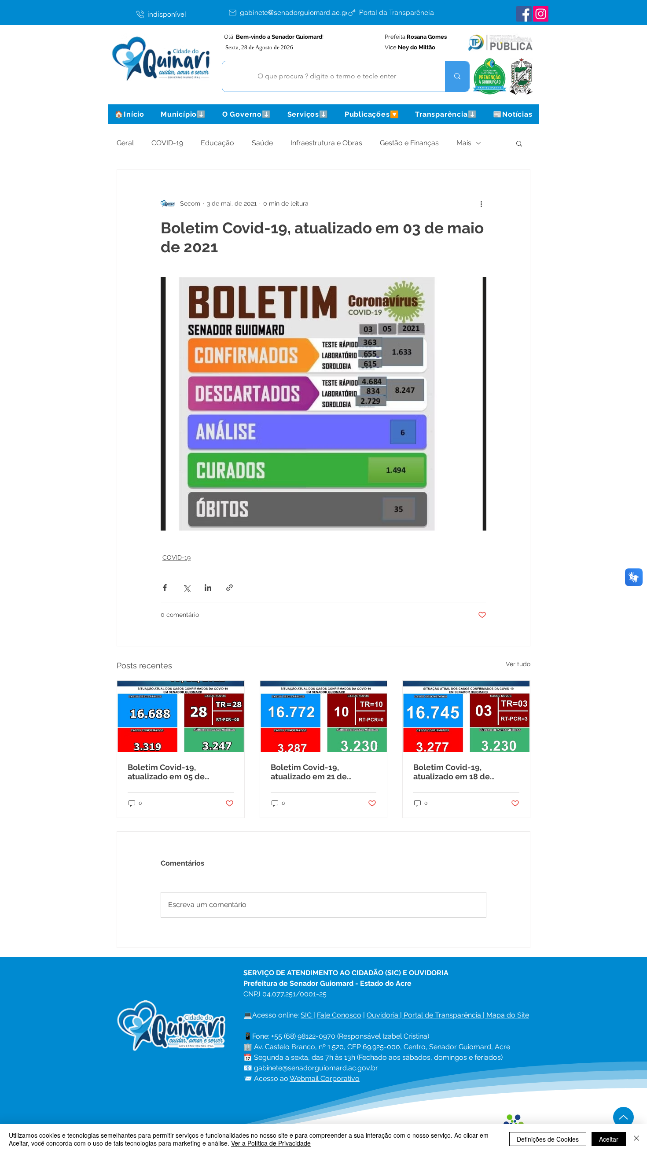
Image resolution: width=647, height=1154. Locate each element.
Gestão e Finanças (409, 143)
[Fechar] (636, 1139)
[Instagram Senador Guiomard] (540, 14)
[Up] (623, 1117)
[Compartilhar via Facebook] (165, 587)
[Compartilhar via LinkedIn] (208, 587)
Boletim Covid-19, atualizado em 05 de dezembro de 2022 (166, 772)
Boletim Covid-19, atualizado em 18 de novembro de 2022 (451, 772)
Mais (463, 143)
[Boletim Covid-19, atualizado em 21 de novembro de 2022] (323, 716)
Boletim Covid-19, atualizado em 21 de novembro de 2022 (309, 772)
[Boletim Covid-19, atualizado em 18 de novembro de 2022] (466, 716)
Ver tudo (518, 663)
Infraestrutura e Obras (326, 143)
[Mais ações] (481, 203)
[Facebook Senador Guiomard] (524, 14)
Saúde (262, 143)
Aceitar (608, 1139)
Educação (217, 143)
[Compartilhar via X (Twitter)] (186, 587)
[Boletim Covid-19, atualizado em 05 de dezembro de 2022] (180, 716)
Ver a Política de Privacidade (271, 1143)
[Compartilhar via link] (229, 587)
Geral (125, 143)
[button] (183, 114)
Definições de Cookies (548, 1139)
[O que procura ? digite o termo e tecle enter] (457, 76)
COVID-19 (167, 143)
